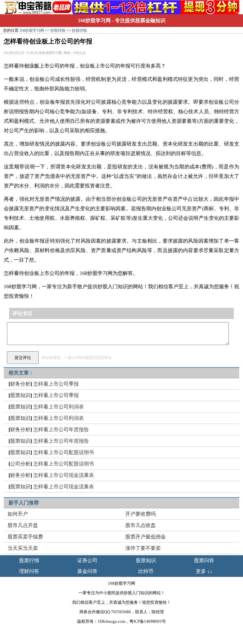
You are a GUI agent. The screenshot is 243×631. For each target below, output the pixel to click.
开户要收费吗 (140, 514)
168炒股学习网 (94, 20)
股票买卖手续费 (25, 536)
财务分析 (20, 384)
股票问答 (204, 560)
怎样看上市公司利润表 (58, 406)
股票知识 (20, 395)
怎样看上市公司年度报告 (61, 429)
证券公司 (87, 560)
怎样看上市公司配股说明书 (63, 452)
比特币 (145, 571)
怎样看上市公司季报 (56, 384)
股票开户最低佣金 (145, 536)
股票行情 (29, 560)
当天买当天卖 (23, 548)
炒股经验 (57, 30)
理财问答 (29, 571)
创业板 (31, 65)
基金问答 (87, 571)
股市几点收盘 (140, 525)
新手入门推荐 (24, 502)
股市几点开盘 (23, 525)
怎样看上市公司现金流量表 (63, 475)
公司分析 (20, 463)
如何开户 (18, 514)
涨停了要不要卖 (143, 548)
